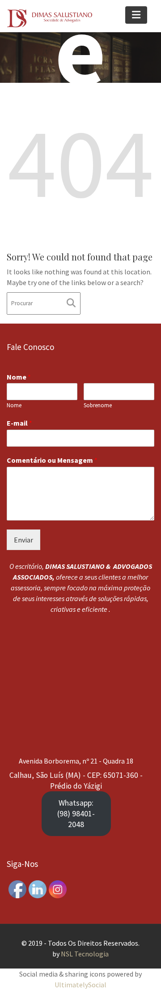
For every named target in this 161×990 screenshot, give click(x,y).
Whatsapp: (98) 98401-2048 (76, 813)
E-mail (19, 422)
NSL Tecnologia (85, 953)
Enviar (23, 539)
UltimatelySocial (80, 984)
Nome (19, 376)
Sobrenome (98, 405)
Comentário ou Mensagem (52, 460)
